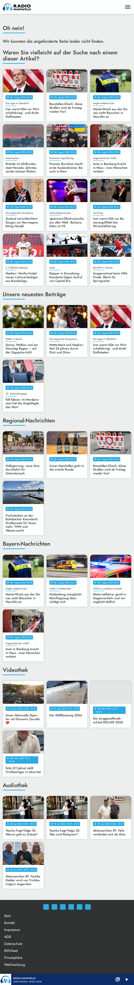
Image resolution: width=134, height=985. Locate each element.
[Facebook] (54, 907)
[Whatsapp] (46, 907)
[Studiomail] (79, 907)
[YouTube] (71, 907)
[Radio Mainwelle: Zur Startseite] (63, 6)
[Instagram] (63, 907)
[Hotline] (88, 907)
